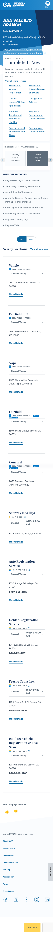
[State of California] (7, 4)
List (21, 239)
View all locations (39, 249)
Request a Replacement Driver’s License (37, 115)
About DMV (8, 841)
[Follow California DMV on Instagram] (37, 900)
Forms (5, 884)
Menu (47, 7)
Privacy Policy (9, 848)
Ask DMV (32, 927)
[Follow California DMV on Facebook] (6, 900)
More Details (16, 294)
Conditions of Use (10, 863)
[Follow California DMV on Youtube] (26, 900)
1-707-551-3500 (11, 44)
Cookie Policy (8, 855)
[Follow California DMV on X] (16, 900)
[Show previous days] (2, 160)
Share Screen (8, 891)
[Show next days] (50, 160)
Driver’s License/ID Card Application (17, 102)
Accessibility (8, 877)
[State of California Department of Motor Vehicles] (19, 4)
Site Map (6, 870)
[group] (15, 158)
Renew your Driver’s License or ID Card (37, 89)
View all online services (15, 81)
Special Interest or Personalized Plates (17, 132)
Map (31, 239)
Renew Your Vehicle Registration (15, 89)
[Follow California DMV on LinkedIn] (47, 900)
